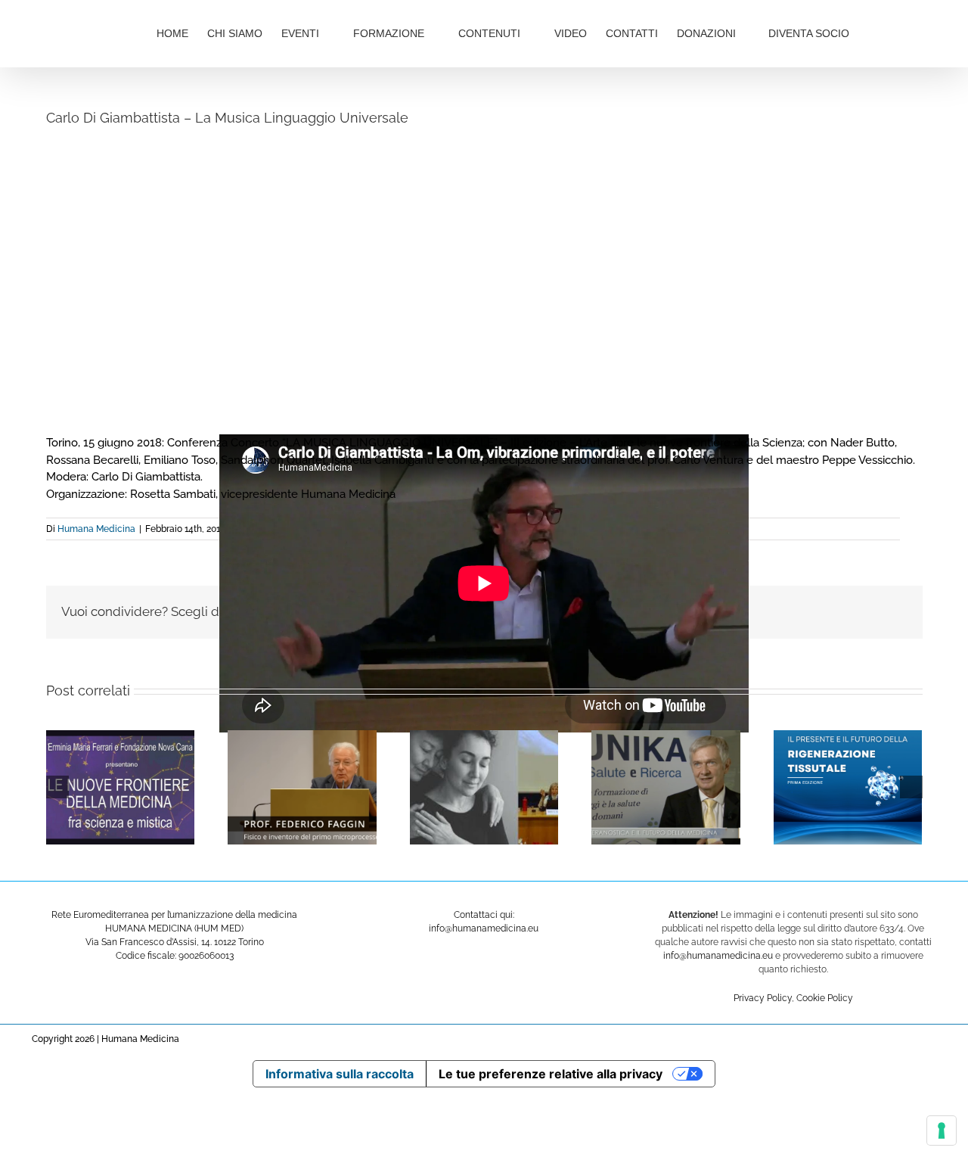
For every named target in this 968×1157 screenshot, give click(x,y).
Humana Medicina (96, 529)
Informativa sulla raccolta (339, 1073)
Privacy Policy (763, 998)
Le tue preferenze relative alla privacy (550, 1073)
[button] (899, 32)
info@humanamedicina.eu (718, 955)
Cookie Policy (824, 998)
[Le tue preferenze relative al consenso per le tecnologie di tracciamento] (941, 1130)
